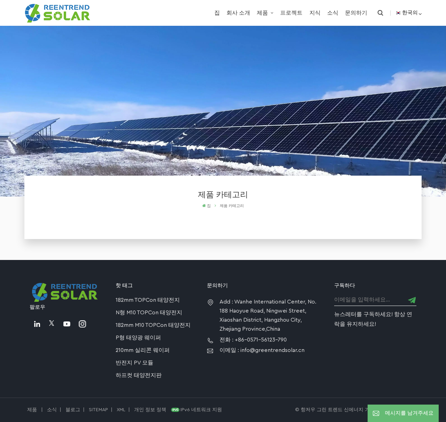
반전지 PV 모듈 (134, 363)
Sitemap (98, 409)
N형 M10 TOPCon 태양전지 (149, 312)
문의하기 (356, 13)
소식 (332, 13)
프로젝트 (291, 13)
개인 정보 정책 (150, 409)
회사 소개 (238, 13)
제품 (263, 13)
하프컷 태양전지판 (139, 375)
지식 (315, 13)
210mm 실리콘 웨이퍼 (143, 350)
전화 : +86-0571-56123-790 (253, 340)
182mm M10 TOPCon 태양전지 (153, 325)
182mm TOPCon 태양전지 (148, 300)
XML (121, 409)
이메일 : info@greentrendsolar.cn (262, 350)
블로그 (73, 409)
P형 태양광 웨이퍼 (138, 337)
